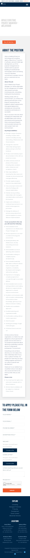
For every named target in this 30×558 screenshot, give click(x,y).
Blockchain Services (15, 515)
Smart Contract (15, 513)
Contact (26, 1)
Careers (17, 1)
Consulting (15, 504)
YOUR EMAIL (7, 421)
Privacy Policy (18, 552)
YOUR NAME (7, 414)
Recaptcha (6, 479)
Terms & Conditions (8, 552)
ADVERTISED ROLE (9, 435)
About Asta (4, 1)
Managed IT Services (15, 507)
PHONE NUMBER (9, 428)
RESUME (6, 441)
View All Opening (8, 42)
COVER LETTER (8, 454)
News (21, 1)
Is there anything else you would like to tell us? (12, 469)
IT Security (15, 509)
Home (2, 16)
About (7, 16)
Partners (11, 1)
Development (15, 511)
